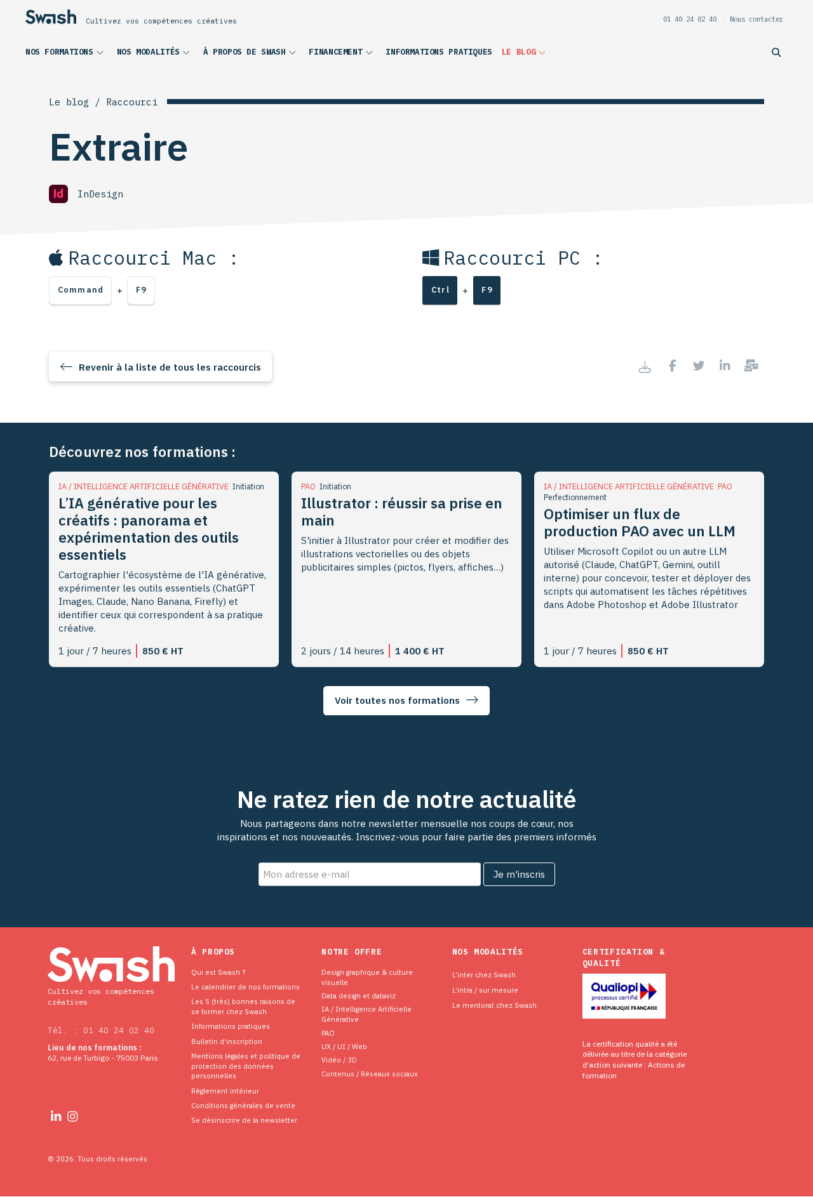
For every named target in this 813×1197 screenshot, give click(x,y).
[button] (66, 54)
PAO (328, 1033)
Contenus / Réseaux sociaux (369, 1073)
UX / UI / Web (344, 1046)
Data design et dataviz (358, 995)
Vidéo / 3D (339, 1059)
